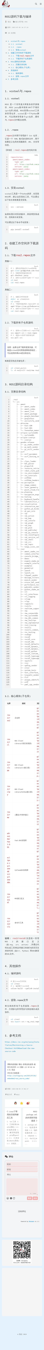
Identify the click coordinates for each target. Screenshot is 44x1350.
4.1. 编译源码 (17, 73)
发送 (35, 1198)
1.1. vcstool (16, 44)
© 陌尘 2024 (22, 1334)
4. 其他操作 (13, 70)
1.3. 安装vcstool (18, 50)
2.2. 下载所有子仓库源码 (21, 59)
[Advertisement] (22, 1291)
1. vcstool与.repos (16, 41)
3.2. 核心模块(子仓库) (20, 67)
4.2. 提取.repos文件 (20, 76)
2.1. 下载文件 (22, 56)
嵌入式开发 (19, 22)
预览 (29, 1198)
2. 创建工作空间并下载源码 (19, 53)
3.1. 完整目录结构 (19, 64)
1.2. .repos (16, 47)
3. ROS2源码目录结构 (17, 62)
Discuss (31, 1221)
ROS (26, 22)
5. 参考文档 (13, 79)
